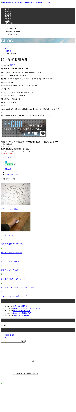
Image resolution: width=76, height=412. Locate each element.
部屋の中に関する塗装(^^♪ (12, 244)
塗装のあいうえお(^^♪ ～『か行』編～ (17, 288)
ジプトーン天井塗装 (9, 209)
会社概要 (8, 18)
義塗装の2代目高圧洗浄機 (11, 253)
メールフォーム (8, 36)
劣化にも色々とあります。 (12, 261)
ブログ (7, 21)
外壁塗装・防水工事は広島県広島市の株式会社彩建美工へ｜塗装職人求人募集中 (29, 405)
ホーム (7, 9)
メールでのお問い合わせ (27, 373)
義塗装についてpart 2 (9, 270)
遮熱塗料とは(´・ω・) (21, 315)
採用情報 (8, 16)
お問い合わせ (9, 23)
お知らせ (12, 65)
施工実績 (8, 13)
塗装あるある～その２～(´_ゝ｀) (14, 296)
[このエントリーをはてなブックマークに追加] (6, 162)
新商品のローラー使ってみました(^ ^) (26, 308)
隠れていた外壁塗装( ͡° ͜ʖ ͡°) (22, 313)
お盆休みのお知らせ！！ (21, 306)
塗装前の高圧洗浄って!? (21, 310)
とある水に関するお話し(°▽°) (13, 279)
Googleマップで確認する (10, 394)
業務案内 (8, 11)
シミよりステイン (8, 235)
